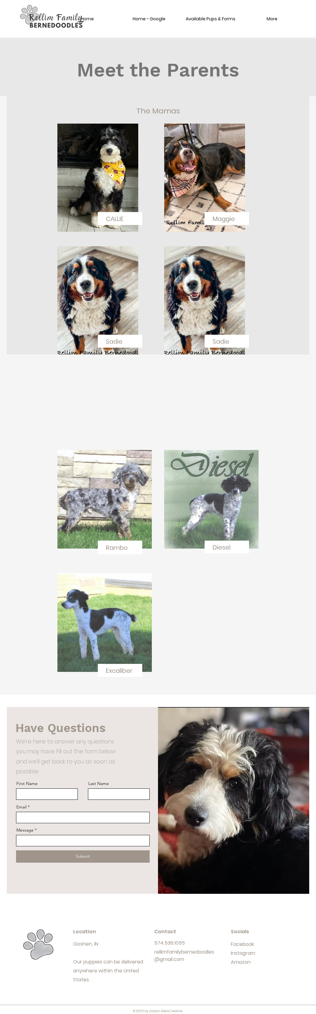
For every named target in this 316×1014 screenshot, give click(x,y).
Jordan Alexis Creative (165, 1011)
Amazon (241, 962)
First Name (27, 783)
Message (25, 830)
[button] (210, 19)
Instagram (243, 953)
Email (21, 807)
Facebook (242, 944)
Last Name (98, 783)
